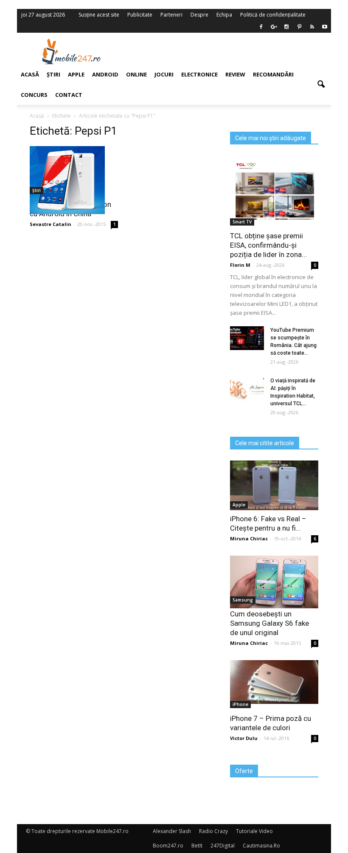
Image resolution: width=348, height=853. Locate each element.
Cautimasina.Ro (261, 845)
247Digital (222, 845)
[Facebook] (261, 27)
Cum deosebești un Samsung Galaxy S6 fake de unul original (269, 623)
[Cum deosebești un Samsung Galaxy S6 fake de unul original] (274, 582)
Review (235, 74)
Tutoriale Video (254, 831)
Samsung (243, 600)
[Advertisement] (228, 51)
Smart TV (242, 222)
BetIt (196, 845)
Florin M (240, 265)
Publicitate (139, 14)
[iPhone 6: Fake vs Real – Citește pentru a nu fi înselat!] (274, 485)
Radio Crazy (213, 831)
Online (136, 74)
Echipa (224, 14)
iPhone (240, 704)
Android (105, 74)
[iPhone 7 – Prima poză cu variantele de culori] (274, 682)
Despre (199, 14)
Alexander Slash (172, 831)
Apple (239, 505)
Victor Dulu (244, 738)
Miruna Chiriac (249, 538)
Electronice (199, 74)
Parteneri (171, 14)
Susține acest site (99, 14)
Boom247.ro (168, 845)
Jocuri (164, 74)
